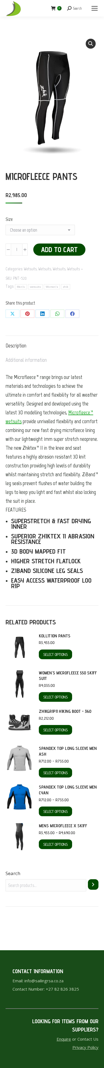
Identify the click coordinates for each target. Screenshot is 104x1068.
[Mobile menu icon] (94, 8)
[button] (91, 44)
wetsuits (35, 286)
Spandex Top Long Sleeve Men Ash (68, 751)
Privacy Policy (85, 1047)
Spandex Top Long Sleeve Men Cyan (68, 789)
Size (9, 219)
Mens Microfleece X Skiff (63, 825)
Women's (52, 286)
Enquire (64, 1039)
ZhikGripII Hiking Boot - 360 (65, 711)
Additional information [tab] (26, 360)
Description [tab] (16, 345)
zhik (65, 286)
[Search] (93, 884)
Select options (55, 654)
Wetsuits (30, 268)
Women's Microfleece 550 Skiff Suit (68, 675)
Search (13, 873)
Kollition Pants (54, 635)
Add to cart (59, 249)
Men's (21, 286)
